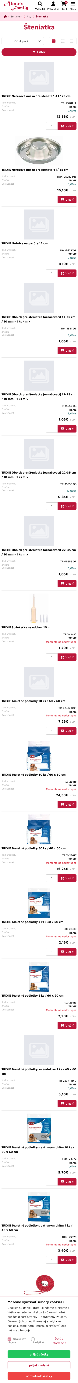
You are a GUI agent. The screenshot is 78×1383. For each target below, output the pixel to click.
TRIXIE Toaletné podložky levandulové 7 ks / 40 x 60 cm (39, 1071)
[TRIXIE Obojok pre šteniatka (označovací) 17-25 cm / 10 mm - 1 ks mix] (39, 376)
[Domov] (5, 16)
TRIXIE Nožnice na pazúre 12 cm (25, 243)
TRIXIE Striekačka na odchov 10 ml (26, 627)
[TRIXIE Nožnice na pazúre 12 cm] (39, 224)
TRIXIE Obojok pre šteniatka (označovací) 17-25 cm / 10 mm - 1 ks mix (38, 396)
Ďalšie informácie (59, 1341)
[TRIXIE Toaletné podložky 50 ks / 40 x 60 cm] (39, 829)
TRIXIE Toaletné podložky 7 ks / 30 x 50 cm (32, 921)
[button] (72, 5)
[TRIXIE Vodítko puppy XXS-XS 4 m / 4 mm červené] (39, 1285)
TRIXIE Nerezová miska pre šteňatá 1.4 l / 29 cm (36, 96)
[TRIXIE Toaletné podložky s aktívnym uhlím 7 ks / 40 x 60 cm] (39, 1207)
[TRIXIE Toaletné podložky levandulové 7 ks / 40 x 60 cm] (39, 1050)
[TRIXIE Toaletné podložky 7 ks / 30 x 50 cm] (39, 903)
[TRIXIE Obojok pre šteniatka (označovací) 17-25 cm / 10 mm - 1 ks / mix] (39, 298)
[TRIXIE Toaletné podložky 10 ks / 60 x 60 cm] (39, 682)
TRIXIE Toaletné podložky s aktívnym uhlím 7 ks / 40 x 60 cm (37, 1228)
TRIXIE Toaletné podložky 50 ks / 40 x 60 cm (34, 848)
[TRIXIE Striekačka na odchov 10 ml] (39, 608)
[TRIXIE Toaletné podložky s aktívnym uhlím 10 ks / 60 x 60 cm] (39, 1129)
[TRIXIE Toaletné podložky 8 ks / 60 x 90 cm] (39, 977)
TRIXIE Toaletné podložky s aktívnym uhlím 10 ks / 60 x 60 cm (38, 1149)
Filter (41, 52)
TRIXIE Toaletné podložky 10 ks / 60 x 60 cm (33, 701)
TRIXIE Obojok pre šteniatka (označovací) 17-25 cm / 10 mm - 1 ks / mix (38, 319)
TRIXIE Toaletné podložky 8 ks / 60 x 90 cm (33, 995)
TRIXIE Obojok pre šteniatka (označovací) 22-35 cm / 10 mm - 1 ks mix (39, 475)
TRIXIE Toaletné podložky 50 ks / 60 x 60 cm (34, 774)
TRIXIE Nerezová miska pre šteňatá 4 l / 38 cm (35, 169)
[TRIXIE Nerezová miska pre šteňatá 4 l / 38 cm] (39, 150)
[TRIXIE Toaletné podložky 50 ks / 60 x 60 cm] (39, 756)
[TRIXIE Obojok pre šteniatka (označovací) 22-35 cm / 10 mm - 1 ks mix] (39, 454)
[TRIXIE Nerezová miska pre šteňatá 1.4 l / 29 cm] (39, 77)
